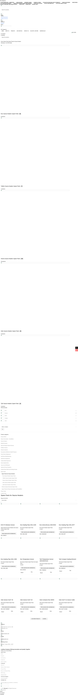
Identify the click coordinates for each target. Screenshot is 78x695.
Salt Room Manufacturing (6, 456)
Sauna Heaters (4, 441)
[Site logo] (6, 6)
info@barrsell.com (4, 639)
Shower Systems (4, 449)
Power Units (3, 491)
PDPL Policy (3, 672)
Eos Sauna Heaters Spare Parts (9, 475)
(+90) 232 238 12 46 (5, 633)
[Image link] (6, 646)
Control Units (3, 493)
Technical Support (4, 678)
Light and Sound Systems (6, 467)
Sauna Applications (5, 462)
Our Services (3, 657)
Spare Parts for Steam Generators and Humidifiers (12, 489)
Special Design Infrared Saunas (7, 445)
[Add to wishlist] (8, 597)
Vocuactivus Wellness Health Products (9, 452)
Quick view (5, 597)
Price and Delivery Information (8, 607)
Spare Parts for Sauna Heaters (8, 473)
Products (2, 655)
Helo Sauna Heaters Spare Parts (9, 482)
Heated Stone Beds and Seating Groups (9, 469)
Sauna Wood (3, 436)
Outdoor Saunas (4, 447)
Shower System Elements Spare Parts (9, 486)
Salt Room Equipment (5, 458)
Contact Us (3, 659)
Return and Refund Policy (5, 670)
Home (2, 41)
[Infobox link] (39, 623)
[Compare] (2, 597)
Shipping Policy (3, 674)
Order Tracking (3, 661)
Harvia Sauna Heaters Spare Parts (10, 480)
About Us (2, 665)
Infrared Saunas (4, 443)
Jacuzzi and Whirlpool (5, 465)
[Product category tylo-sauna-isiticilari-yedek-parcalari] (39, 226)
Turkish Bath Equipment (6, 460)
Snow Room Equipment (6, 454)
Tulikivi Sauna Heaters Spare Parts (10, 478)
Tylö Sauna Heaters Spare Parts (9, 484)
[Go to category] (2, 429)
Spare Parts (6, 41)
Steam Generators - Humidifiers (7, 438)
